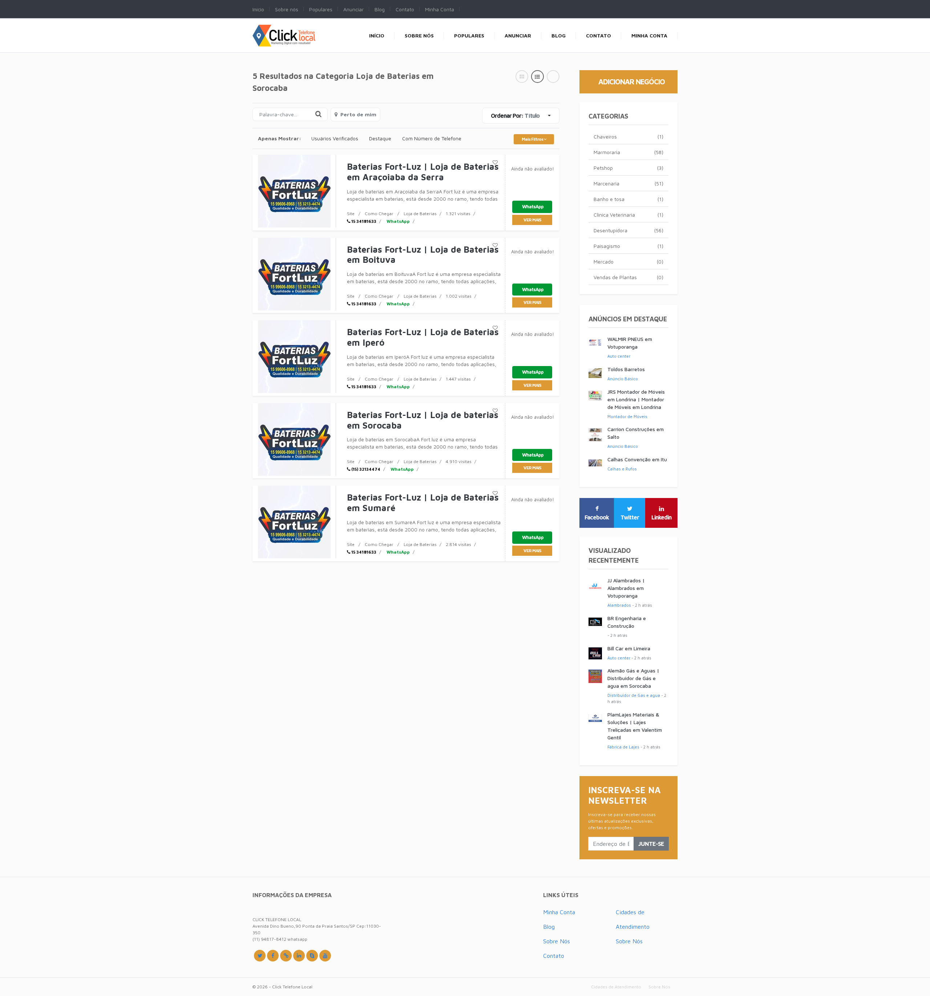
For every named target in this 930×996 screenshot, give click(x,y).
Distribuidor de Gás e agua (633, 695)
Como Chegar (379, 213)
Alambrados (619, 605)
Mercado (628, 261)
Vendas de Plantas (628, 277)
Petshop (628, 168)
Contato (553, 955)
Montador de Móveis (627, 416)
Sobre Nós (556, 941)
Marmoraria (628, 152)
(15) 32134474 (365, 469)
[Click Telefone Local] (283, 28)
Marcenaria (628, 183)
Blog (549, 926)
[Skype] (312, 955)
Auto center (618, 356)
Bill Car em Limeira (628, 648)
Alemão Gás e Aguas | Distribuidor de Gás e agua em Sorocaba (633, 678)
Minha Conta (559, 912)
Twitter (629, 517)
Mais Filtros (533, 139)
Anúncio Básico (622, 378)
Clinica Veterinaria (628, 215)
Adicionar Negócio (631, 81)
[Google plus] (286, 955)
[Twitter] (260, 955)
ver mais (532, 219)
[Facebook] (273, 955)
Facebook (597, 517)
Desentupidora (628, 230)
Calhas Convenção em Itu (637, 459)
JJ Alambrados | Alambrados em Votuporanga (626, 588)
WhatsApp (397, 221)
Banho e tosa (628, 199)
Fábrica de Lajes (623, 746)
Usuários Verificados (334, 138)
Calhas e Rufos (622, 468)
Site (351, 213)
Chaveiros (628, 136)
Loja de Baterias (420, 213)
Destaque (380, 138)
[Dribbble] (299, 955)
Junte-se (651, 843)
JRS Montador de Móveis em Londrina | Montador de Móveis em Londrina (636, 399)
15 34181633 (363, 221)
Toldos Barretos (626, 369)
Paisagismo (628, 246)
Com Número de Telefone (431, 138)
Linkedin (661, 517)
